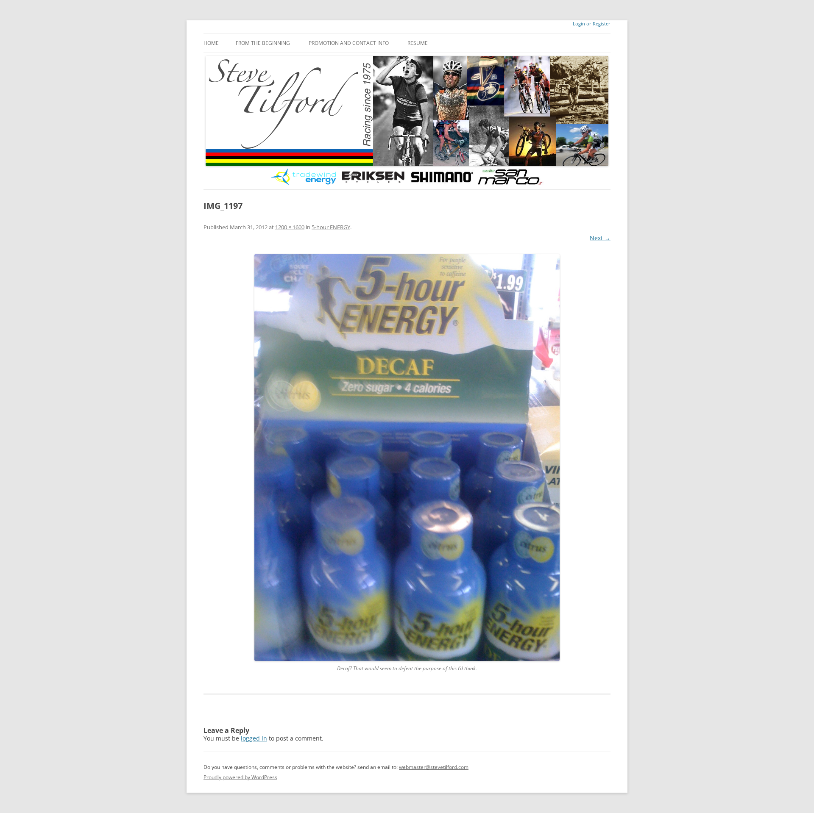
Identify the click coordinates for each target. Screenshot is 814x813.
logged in (254, 738)
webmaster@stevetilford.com (433, 767)
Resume (417, 43)
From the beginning (263, 43)
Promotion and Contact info (349, 43)
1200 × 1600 (289, 227)
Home (211, 43)
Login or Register (591, 23)
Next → (600, 238)
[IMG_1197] (407, 457)
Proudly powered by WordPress (240, 777)
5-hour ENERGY (331, 227)
